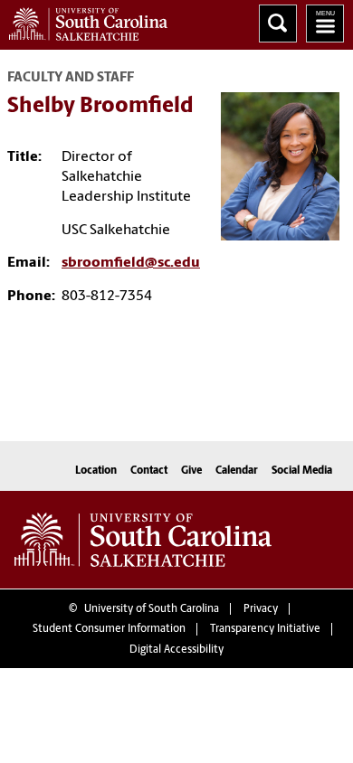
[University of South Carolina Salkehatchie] (143, 540)
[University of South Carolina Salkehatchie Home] (83, 20)
